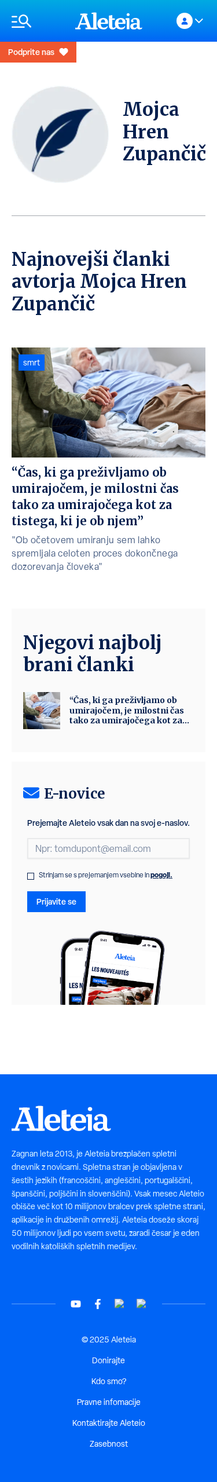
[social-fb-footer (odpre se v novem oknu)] (98, 1304)
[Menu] (38, 21)
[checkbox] (30, 876)
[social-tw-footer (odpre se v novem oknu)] (120, 1304)
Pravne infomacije (109, 1402)
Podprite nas (31, 51)
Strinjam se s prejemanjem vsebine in (105, 875)
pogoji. (161, 875)
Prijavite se (56, 901)
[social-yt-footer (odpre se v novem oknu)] (76, 1304)
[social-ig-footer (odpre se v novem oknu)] (142, 1304)
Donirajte (108, 1360)
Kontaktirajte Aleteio (108, 1423)
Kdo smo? (108, 1381)
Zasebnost (109, 1444)
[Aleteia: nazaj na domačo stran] (108, 20)
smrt (31, 362)
